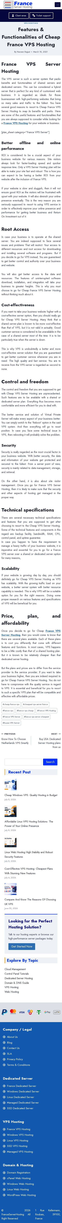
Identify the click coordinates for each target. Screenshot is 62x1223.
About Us (12, 1037)
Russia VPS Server (11, 722)
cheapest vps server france (35, 704)
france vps (8, 710)
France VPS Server (11, 716)
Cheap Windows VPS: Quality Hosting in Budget (31, 795)
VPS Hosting (31, 23)
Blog (9, 1042)
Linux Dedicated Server (20, 1097)
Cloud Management (15, 969)
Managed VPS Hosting (20, 1152)
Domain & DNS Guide (17, 983)
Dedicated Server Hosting (19, 978)
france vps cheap (25, 710)
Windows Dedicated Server (23, 1091)
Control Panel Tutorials (17, 974)
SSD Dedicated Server (20, 1108)
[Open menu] (58, 4)
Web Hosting (12, 992)
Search (50, 762)
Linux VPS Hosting (17, 1140)
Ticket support (43, 15)
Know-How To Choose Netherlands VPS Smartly (14, 738)
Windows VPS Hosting (20, 1135)
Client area (20, 15)
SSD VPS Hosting (17, 1146)
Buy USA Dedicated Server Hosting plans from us (49, 740)
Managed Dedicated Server (23, 1102)
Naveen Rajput (23, 51)
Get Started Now (21, 946)
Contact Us (13, 1048)
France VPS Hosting (46, 710)
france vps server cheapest (36, 716)
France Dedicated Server (21, 1086)
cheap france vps (11, 704)
